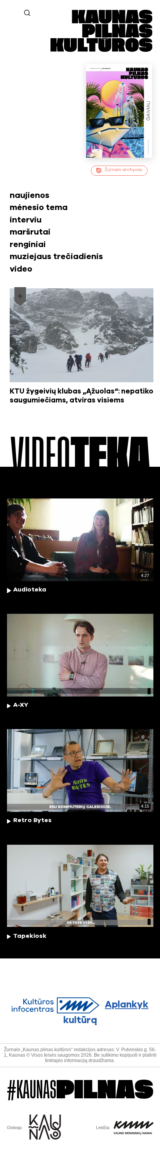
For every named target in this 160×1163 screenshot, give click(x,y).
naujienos (29, 195)
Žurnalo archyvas (123, 170)
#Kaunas (80, 1090)
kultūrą (106, 1012)
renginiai (28, 244)
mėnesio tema (39, 207)
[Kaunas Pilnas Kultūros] (101, 50)
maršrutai (30, 232)
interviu (26, 220)
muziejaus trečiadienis (56, 256)
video (21, 269)
